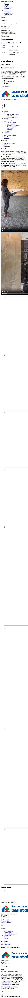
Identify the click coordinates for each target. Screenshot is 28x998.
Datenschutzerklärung (12, 971)
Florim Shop (7, 138)
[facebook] (2, 925)
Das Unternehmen (8, 931)
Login (2, 969)
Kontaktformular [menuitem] (9, 81)
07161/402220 (12, 74)
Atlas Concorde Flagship (10, 135)
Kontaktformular (8, 935)
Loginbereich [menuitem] (8, 83)
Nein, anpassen (13, 987)
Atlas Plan (6, 136)
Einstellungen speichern (15, 996)
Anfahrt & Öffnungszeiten (10, 934)
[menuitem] (4, 105)
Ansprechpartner (8, 932)
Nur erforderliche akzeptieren (7, 988)
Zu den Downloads (5, 944)
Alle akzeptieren (4, 987)
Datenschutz (7, 937)
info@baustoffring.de (10, 33)
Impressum (6, 938)
